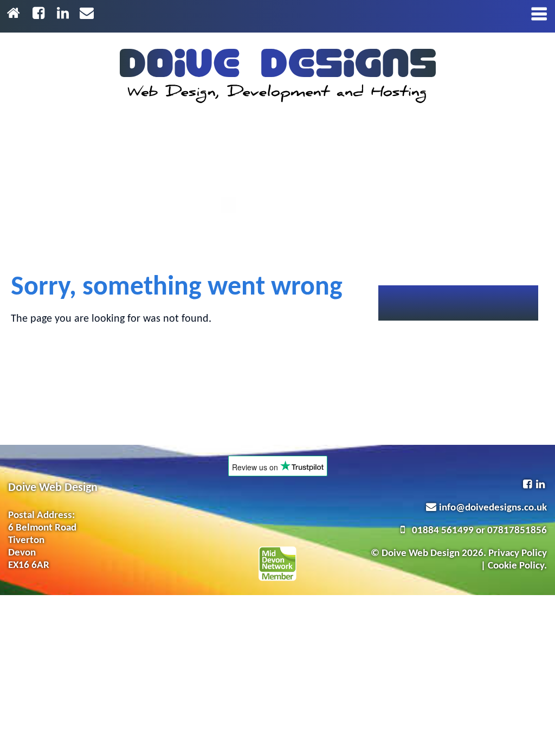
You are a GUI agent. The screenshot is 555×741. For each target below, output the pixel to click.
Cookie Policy (516, 566)
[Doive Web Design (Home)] (277, 76)
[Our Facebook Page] (40, 14)
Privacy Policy (517, 553)
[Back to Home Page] (15, 14)
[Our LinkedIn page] (65, 14)
